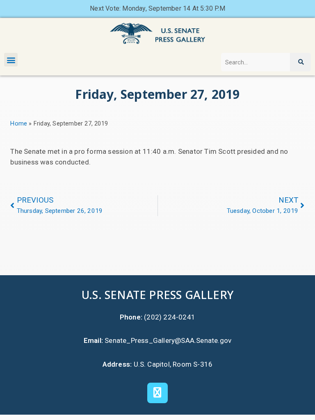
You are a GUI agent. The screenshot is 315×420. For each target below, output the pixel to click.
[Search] (300, 62)
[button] (11, 59)
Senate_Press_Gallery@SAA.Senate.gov (168, 340)
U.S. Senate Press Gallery (157, 294)
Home (18, 123)
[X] (157, 393)
